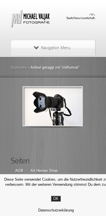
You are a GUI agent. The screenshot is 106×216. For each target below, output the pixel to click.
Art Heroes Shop (44, 171)
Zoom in (40, 106)
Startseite (19, 67)
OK (56, 198)
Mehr (67, 106)
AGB (19, 171)
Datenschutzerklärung (56, 210)
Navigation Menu (55, 48)
